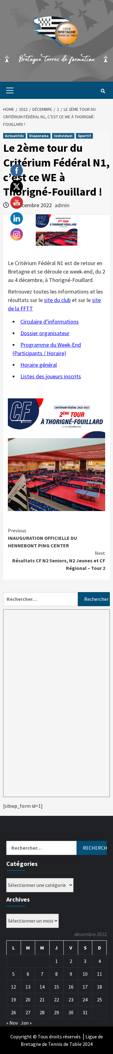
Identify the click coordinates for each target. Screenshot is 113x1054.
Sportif (84, 135)
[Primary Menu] (8, 90)
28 (42, 1012)
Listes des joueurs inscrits (50, 376)
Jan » (26, 1023)
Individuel (63, 135)
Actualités (14, 135)
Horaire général (38, 364)
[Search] (103, 91)
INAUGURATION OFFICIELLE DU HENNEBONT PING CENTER (42, 538)
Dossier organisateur (44, 333)
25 (99, 999)
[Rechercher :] (40, 599)
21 (42, 999)
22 (56, 999)
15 (56, 987)
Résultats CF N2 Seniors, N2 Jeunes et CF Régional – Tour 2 (58, 560)
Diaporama (39, 135)
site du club (57, 300)
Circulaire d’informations (49, 321)
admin (62, 205)
